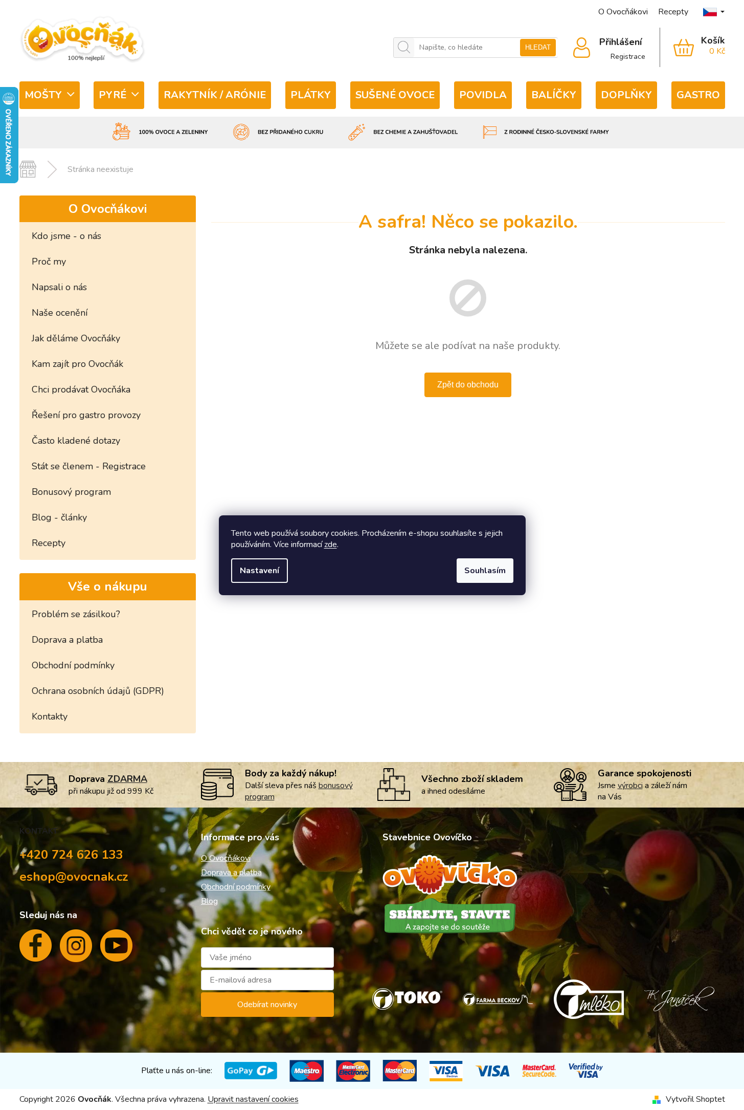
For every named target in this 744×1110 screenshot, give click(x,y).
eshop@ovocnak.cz (73, 876)
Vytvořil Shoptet (695, 1099)
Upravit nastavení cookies (253, 1099)
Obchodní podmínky (73, 665)
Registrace (628, 56)
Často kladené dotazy (76, 440)
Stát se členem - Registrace (89, 466)
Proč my (49, 261)
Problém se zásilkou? (76, 614)
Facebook (35, 949)
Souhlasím (485, 570)
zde (330, 544)
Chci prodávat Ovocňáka (81, 389)
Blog (209, 901)
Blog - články (59, 517)
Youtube (116, 949)
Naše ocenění (59, 312)
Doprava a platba (67, 639)
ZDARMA (127, 779)
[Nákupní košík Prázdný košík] (692, 47)
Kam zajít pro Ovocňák (77, 363)
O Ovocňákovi (623, 11)
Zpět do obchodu (468, 384)
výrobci (630, 785)
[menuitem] (49, 95)
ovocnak (76, 949)
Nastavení (259, 570)
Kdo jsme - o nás (66, 236)
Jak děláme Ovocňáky (76, 338)
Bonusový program (71, 491)
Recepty (673, 11)
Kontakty (49, 716)
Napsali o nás (59, 287)
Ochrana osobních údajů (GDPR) (98, 690)
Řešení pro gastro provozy (86, 415)
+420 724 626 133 (71, 854)
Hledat (538, 47)
